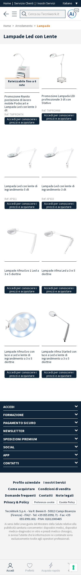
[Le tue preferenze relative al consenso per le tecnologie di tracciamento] (73, 567)
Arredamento (24, 26)
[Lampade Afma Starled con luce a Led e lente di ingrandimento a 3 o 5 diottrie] (59, 325)
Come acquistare (21, 489)
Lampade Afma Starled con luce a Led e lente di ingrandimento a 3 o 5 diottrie (59, 357)
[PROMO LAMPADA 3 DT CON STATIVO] (59, 68)
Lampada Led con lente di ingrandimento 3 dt (58, 187)
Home (7, 3)
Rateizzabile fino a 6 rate (22, 83)
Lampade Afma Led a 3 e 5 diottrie (58, 272)
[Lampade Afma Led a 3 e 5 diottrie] (59, 241)
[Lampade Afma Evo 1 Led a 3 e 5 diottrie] (22, 241)
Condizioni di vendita (54, 489)
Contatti (45, 495)
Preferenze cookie (44, 502)
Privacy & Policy (16, 502)
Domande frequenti (20, 495)
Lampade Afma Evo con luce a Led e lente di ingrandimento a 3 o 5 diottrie (20, 357)
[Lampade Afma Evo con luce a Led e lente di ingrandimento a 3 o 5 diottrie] (22, 325)
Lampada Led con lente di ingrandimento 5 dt (21, 187)
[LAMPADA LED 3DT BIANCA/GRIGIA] (59, 156)
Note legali (64, 495)
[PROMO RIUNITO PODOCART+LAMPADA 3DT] (22, 68)
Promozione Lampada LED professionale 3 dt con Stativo (58, 99)
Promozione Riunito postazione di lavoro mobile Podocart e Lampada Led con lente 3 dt (21, 103)
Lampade (43, 26)
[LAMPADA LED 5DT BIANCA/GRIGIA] (22, 156)
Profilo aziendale (26, 482)
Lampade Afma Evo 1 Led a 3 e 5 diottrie (22, 272)
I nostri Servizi (46, 3)
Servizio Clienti (24, 3)
